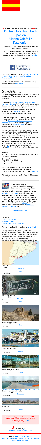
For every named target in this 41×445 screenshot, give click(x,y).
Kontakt (5, 438)
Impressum (13, 438)
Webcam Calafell (8, 221)
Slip (8, 147)
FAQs (15, 76)
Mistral (24, 203)
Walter (20, 271)
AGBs (30, 438)
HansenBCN (20, 268)
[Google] (12, 430)
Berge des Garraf (18, 124)
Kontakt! (35, 171)
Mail (28, 420)
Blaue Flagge (17, 111)
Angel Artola (20, 394)
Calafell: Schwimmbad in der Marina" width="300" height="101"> (20, 389)
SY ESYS (29, 436)
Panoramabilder (7, 78)
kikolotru (20, 351)
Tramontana (6, 193)
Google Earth (20, 298)
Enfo (20, 325)
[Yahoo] (18, 430)
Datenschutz (22, 438)
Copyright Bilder (23, 440)
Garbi (16, 193)
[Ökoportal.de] (27, 430)
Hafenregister (7, 76)
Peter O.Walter (20, 436)
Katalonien (19, 83)
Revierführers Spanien (31, 74)
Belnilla (20, 409)
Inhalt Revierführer (25, 76)
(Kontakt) (34, 55)
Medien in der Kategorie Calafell (13, 223)
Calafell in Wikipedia (9, 219)
